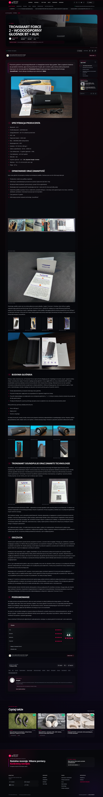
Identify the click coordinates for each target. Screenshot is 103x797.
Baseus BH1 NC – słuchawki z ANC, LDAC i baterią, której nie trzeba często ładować (50, 732)
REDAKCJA (34, 6)
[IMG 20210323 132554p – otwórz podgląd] (24, 491)
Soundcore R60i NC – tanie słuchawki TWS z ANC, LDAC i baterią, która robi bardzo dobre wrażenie (21, 8)
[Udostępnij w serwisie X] (92, 51)
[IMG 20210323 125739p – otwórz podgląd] (64, 430)
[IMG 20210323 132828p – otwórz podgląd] (41, 225)
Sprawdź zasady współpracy (73, 764)
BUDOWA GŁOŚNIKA (85, 69)
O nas (62, 781)
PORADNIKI (54, 2)
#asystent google (29, 670)
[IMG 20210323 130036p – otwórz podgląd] (42, 449)
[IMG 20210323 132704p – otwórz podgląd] (16, 323)
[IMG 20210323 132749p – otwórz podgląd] (67, 323)
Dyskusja (80, 50)
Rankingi (61, 2)
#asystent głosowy (22, 670)
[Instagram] (77, 2)
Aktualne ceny (13, 649)
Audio (19, 12)
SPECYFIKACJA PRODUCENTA (86, 65)
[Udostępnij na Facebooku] (90, 51)
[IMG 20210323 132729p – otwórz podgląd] (33, 323)
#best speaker (53, 670)
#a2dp (9, 670)
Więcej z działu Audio (91, 710)
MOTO (49, 2)
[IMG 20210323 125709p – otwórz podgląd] (19, 430)
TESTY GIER (43, 2)
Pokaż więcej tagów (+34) (13, 672)
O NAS (29, 6)
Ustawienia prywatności (83, 794)
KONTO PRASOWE (12, 6)
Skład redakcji (64, 784)
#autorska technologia (37, 670)
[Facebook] (74, 2)
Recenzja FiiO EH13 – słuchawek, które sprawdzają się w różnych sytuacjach (80, 732)
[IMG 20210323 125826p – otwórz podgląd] (19, 449)
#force (69, 670)
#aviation (43, 670)
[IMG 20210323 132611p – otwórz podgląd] (58, 491)
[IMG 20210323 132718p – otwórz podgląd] (50, 323)
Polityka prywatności (65, 779)
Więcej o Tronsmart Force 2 (16, 646)
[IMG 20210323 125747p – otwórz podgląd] (42, 430)
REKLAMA (25, 6)
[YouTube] (81, 2)
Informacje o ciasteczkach (66, 777)
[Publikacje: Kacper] (12, 684)
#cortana (58, 670)
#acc (12, 670)
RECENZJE (36, 2)
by (91, 794)
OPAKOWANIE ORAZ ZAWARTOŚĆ (87, 67)
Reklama (82, 779)
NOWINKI (30, 2)
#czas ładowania (64, 670)
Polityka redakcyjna (49, 6)
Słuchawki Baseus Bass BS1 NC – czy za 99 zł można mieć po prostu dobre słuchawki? (56, 8)
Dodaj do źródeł (92, 55)
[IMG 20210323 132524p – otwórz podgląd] (41, 277)
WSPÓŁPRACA (19, 6)
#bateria (48, 670)
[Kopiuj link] (95, 51)
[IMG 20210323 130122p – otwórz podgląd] (64, 449)
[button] (41, 97)
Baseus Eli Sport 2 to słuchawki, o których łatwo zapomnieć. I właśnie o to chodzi (21, 732)
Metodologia (40, 6)
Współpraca (82, 777)
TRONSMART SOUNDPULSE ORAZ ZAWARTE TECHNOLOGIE (88, 72)
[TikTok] (84, 2)
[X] (79, 2)
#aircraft (16, 670)
